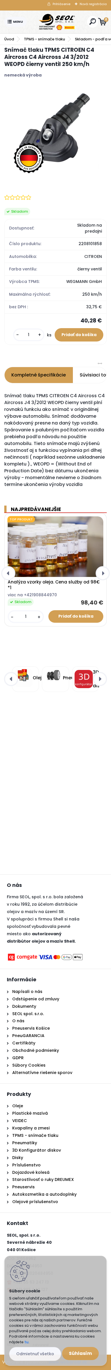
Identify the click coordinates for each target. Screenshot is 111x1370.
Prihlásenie (61, 4)
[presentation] (8, 573)
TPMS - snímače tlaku (44, 39)
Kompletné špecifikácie (38, 375)
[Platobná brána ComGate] (45, 956)
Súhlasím (80, 1353)
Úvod (9, 39)
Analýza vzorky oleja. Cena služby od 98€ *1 (54, 585)
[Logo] (57, 22)
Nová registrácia (93, 4)
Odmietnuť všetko (35, 1354)
